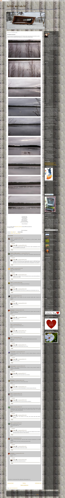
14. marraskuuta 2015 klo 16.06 (21, 259)
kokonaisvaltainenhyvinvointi (48, 226)
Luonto (54, 220)
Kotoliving (47, 304)
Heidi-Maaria (12, 380)
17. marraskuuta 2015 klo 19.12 (16, 438)
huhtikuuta (48, 94)
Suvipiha (47, 289)
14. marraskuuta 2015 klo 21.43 (20, 351)
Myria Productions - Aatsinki (50, 305)
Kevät (46, 222)
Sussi (11, 393)
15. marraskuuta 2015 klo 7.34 (21, 330)
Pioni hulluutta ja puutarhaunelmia (50, 280)
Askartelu (48, 225)
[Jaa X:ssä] (20, 232)
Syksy (17, 233)
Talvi (45, 221)
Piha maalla (47, 278)
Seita (46, 288)
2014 (46, 99)
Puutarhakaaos (48, 281)
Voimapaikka (47, 307)
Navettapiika (12, 453)
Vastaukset (13, 243)
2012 (46, 102)
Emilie (12, 282)
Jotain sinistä (47, 264)
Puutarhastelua (48, 282)
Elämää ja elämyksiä (49, 260)
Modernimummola (48, 272)
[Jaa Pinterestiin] (22, 232)
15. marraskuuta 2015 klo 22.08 (19, 380)
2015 (46, 72)
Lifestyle (54, 223)
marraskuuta (48, 75)
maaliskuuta (48, 95)
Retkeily (53, 219)
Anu (11, 438)
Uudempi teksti (10, 483)
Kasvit (46, 223)
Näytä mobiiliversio (24, 485)
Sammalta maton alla (49, 286)
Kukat (50, 220)
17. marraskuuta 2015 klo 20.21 (21, 446)
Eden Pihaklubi (48, 302)
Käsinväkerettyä (48, 268)
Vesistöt (19, 233)
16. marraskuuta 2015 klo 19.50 (21, 415)
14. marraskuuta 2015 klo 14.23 (25, 253)
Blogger (37, 494)
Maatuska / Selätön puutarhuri (15, 253)
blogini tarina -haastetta (18, 226)
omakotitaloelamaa (54, 226)
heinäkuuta (48, 90)
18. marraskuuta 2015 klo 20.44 (19, 453)
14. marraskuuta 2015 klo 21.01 (17, 324)
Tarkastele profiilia (47, 51)
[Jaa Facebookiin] (21, 232)
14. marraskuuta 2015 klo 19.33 (21, 303)
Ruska (50, 223)
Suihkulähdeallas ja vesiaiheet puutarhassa (53, 239)
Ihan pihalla (47, 263)
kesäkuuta (48, 91)
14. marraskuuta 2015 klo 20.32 (21, 317)
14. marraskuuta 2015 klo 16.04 (21, 274)
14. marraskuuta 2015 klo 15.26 (18, 268)
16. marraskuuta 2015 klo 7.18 (21, 386)
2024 (46, 63)
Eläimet (12, 233)
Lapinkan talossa (48, 269)
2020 (46, 66)
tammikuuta (48, 98)
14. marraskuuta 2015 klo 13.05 (21, 245)
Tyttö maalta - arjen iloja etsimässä (51, 290)
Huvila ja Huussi (48, 303)
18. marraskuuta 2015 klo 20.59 (21, 459)
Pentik (46, 306)
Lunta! (47, 79)
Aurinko (50, 222)
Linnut (14, 233)
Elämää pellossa (48, 261)
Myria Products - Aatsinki (49, 273)
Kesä (46, 220)
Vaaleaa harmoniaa (48, 291)
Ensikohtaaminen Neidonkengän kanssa (53, 244)
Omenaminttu (47, 277)
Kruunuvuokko (13, 351)
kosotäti (12, 268)
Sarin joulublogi (48, 287)
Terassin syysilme (49, 83)
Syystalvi (51, 249)
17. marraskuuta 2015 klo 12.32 (21, 430)
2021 (46, 65)
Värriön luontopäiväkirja (49, 296)
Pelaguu (14, 245)
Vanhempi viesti (38, 483)
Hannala (47, 262)
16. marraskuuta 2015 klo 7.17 (21, 373)
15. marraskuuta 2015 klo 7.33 (21, 359)
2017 (46, 70)
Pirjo (11, 324)
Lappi (46, 219)
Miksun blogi (47, 271)
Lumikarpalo (47, 270)
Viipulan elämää (48, 295)
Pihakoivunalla (48, 279)
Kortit (52, 225)
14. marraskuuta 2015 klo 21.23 (17, 337)
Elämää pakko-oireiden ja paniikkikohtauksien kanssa (50, 254)
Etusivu (24, 483)
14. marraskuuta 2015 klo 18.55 (17, 282)
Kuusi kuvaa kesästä (49, 78)
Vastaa (12, 241)
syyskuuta (48, 87)
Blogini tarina (48, 82)
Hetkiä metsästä (16, 6)
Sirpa (11, 337)
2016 (46, 71)
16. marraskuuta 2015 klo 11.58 (17, 393)
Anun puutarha (48, 259)
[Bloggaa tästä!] (19, 232)
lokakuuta (48, 86)
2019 (46, 67)
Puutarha (50, 221)
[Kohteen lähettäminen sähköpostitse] (18, 232)
